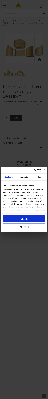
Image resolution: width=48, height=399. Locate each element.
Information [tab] (24, 177)
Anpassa (22, 227)
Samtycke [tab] (8, 177)
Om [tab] (39, 177)
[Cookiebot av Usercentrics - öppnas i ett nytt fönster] (34, 170)
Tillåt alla (24, 219)
